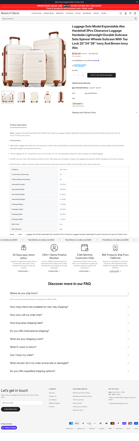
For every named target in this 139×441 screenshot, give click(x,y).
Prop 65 (51, 406)
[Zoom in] (62, 28)
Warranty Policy (78, 410)
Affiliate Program (54, 403)
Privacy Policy (77, 403)
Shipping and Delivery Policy (82, 396)
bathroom (87, 13)
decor (96, 13)
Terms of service (78, 400)
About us (52, 393)
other (103, 13)
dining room (49, 13)
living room (36, 13)
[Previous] (45, 2)
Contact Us (52, 396)
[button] (135, 13)
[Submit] (135, 18)
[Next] (93, 2)
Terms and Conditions (80, 406)
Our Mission (53, 400)
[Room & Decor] (10, 13)
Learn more (23, 271)
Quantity (75, 70)
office (78, 13)
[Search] (120, 13)
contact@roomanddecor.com (118, 403)
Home (12, 234)
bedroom (59, 13)
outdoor (69, 13)
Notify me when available (101, 75)
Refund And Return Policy (81, 393)
